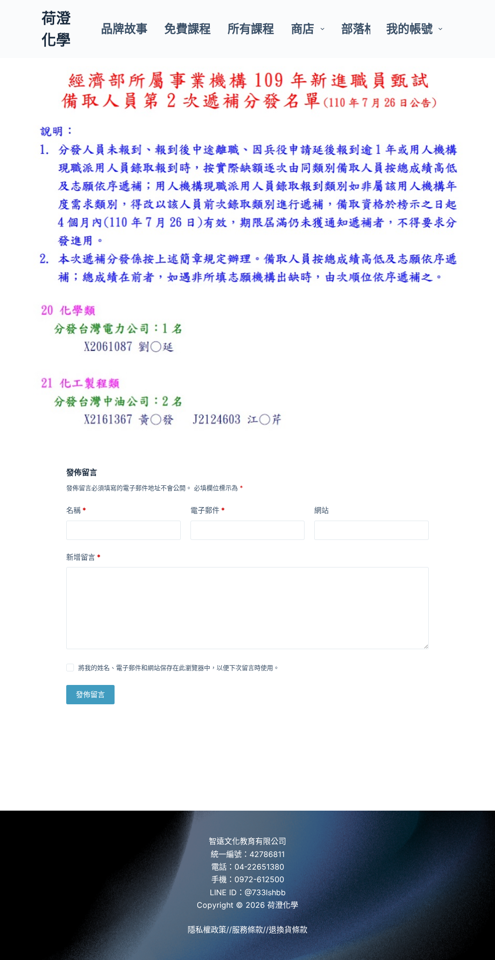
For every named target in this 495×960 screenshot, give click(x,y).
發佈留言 (90, 694)
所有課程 (251, 29)
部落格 (358, 29)
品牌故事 (124, 29)
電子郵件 (207, 510)
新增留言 (83, 557)
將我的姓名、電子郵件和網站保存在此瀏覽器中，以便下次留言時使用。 (178, 667)
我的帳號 (409, 29)
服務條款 (247, 929)
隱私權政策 (207, 929)
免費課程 (187, 29)
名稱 (76, 510)
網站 (321, 510)
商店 (302, 29)
